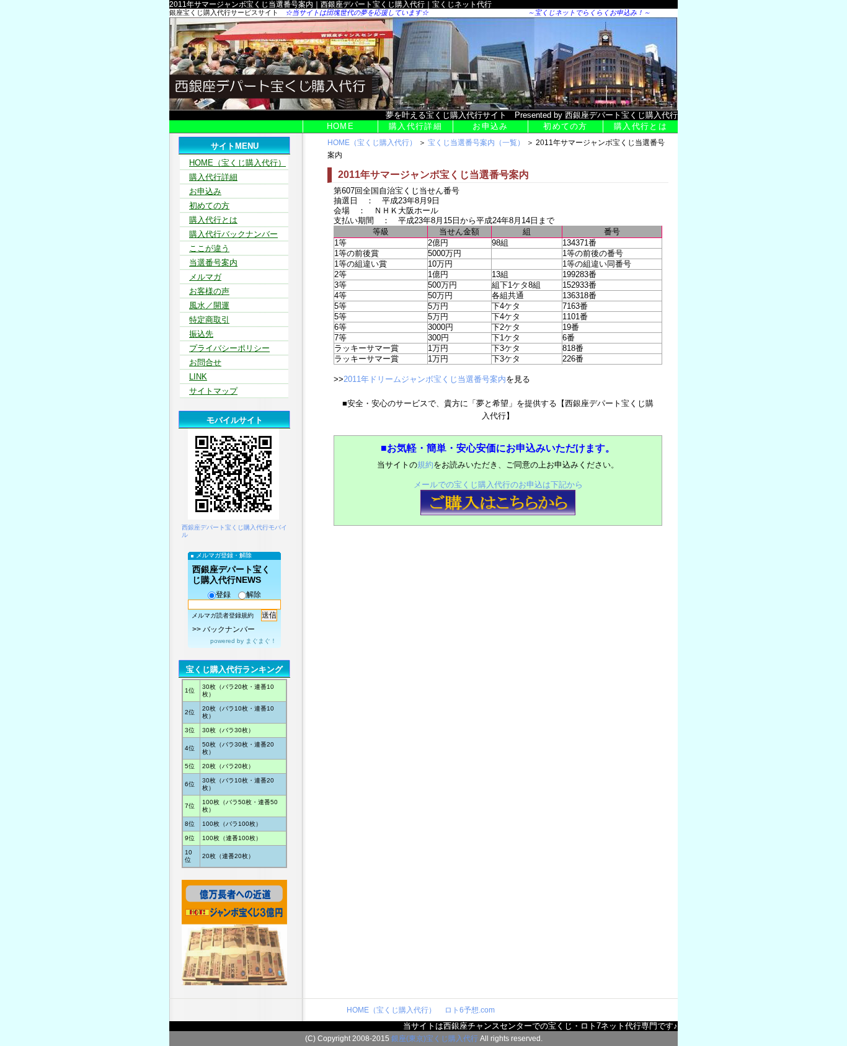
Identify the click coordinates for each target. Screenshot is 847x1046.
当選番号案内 (213, 262)
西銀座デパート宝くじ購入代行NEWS (231, 574)
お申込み (490, 126)
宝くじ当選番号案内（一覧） (476, 142)
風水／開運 (209, 305)
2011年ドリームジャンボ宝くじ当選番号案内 (425, 379)
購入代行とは (640, 126)
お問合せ (205, 362)
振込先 (201, 334)
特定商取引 (209, 319)
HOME (340, 126)
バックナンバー (229, 629)
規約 (425, 464)
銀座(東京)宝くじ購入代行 (434, 1038)
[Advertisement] (484, 570)
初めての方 (565, 126)
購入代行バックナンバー (233, 234)
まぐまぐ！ (261, 640)
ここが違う (209, 248)
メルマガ (205, 276)
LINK (198, 376)
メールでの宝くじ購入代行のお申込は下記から (498, 484)
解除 (253, 594)
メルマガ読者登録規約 (223, 615)
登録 (223, 594)
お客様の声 (209, 291)
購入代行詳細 (415, 126)
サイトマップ (213, 391)
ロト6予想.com (470, 1010)
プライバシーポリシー (229, 348)
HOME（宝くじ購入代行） (372, 142)
